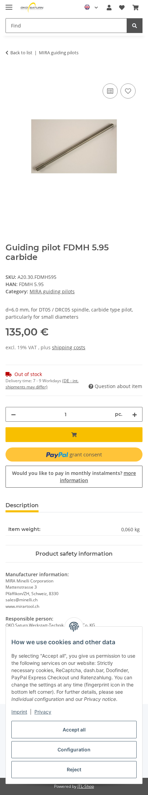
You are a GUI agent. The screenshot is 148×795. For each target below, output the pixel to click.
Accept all (74, 729)
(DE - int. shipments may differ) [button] (42, 384)
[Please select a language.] (91, 7)
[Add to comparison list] (110, 91)
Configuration (74, 749)
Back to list (21, 52)
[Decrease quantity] (13, 414)
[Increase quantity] (134, 414)
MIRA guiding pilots (52, 291)
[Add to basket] (11, 74)
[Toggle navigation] (9, 4)
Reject (74, 769)
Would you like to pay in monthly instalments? (74, 477)
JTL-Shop (85, 786)
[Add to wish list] (128, 91)
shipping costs (68, 347)
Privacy (42, 712)
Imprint (19, 712)
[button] (109, 7)
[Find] (134, 25)
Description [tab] (22, 505)
